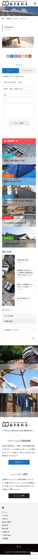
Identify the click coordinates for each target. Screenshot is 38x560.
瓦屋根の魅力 (8, 321)
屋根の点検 (8, 155)
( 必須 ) (13, 82)
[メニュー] (35, 3)
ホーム (4, 512)
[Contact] (20, 547)
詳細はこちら (19, 462)
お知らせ (5, 519)
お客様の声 (6, 532)
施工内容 (5, 525)
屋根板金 (7, 176)
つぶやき (5, 515)
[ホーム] (2, 18)
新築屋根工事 (8, 217)
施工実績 (5, 528)
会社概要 (5, 538)
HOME (3, 508)
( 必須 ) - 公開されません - (14, 88)
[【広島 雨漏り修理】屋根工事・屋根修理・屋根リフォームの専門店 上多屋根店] (15, 3)
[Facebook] (17, 547)
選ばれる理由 (6, 522)
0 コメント (10, 70)
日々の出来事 (8, 316)
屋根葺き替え (8, 238)
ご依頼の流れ (6, 535)
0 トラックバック (27, 70)
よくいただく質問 (19, 495)
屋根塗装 (7, 196)
